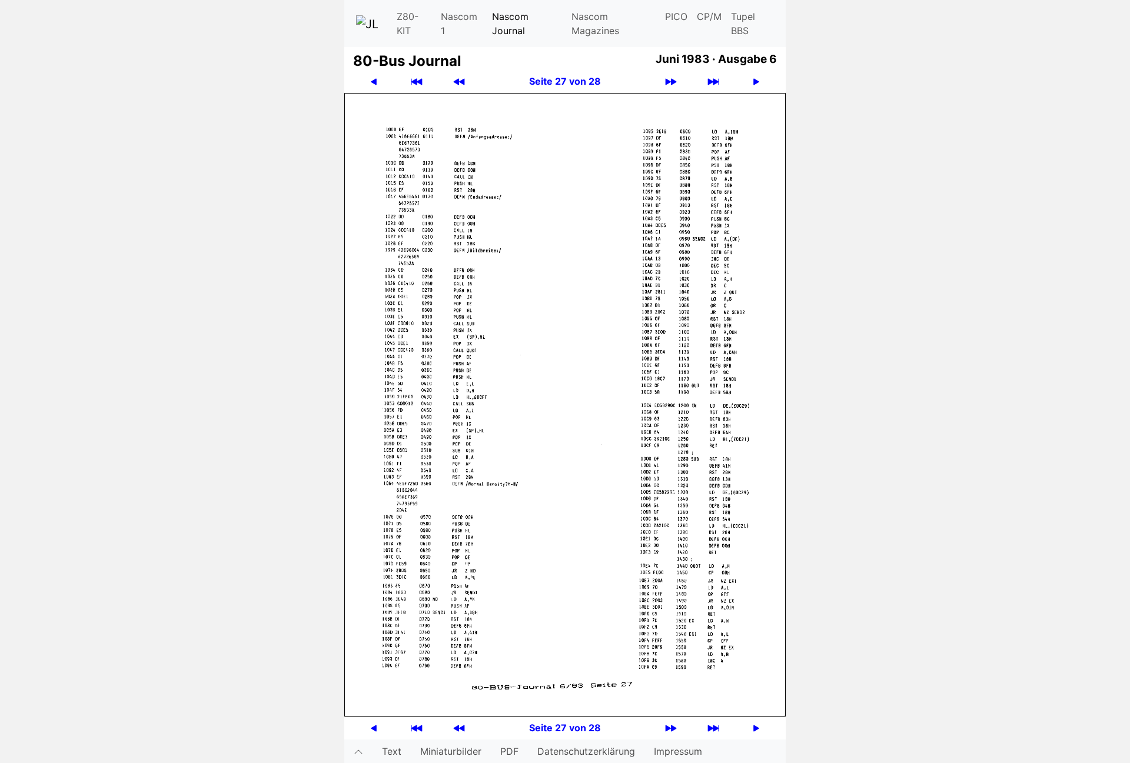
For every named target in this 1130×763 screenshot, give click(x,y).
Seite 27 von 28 (565, 81)
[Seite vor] (756, 81)
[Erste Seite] (417, 81)
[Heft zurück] (459, 81)
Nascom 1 (459, 23)
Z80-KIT (407, 23)
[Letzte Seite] (713, 81)
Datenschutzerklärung (586, 751)
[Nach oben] (358, 751)
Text (391, 751)
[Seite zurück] (373, 81)
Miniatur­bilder (450, 751)
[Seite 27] (565, 403)
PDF (509, 751)
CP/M (709, 16)
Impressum (678, 751)
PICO (676, 16)
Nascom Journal (510, 23)
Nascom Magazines (595, 23)
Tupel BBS (743, 23)
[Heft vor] (671, 81)
